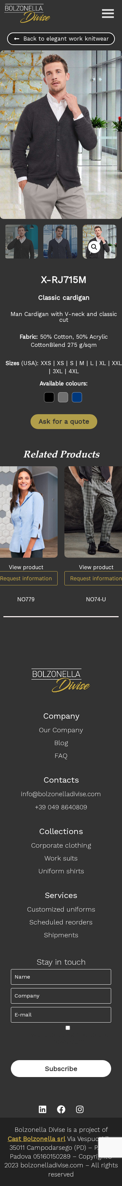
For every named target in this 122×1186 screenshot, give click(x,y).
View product (26, 567)
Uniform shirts (61, 871)
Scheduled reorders (61, 922)
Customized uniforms (61, 909)
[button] (94, 247)
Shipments (61, 935)
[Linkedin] (42, 1109)
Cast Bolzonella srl (36, 1139)
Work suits (61, 858)
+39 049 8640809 (61, 807)
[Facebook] (61, 1109)
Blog (61, 743)
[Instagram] (79, 1109)
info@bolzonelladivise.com (61, 794)
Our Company (61, 730)
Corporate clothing (61, 845)
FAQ (61, 756)
